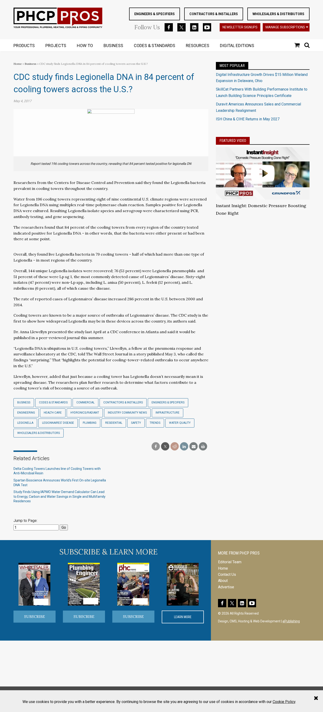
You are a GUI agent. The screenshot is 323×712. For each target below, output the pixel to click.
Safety (136, 422)
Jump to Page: (25, 520)
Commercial (85, 402)
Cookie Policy (284, 701)
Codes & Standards (53, 402)
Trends (155, 422)
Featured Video (232, 140)
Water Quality (180, 422)
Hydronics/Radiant (84, 412)
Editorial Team (229, 562)
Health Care (53, 412)
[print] (203, 446)
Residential (113, 422)
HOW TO (85, 45)
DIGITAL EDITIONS (237, 45)
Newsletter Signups (240, 27)
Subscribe (34, 616)
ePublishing (291, 621)
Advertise (226, 587)
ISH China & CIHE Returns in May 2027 (247, 119)
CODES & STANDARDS (154, 45)
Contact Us (227, 574)
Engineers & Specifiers (154, 14)
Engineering (26, 412)
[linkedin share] (184, 446)
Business (31, 64)
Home (17, 64)
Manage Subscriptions (285, 27)
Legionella (25, 422)
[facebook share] (156, 446)
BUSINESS (113, 45)
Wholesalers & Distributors (278, 14)
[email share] (193, 446)
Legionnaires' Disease (58, 422)
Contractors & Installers (213, 14)
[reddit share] (174, 446)
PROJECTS (55, 45)
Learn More (183, 617)
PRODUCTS (24, 45)
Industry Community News (127, 412)
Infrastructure (167, 412)
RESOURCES (197, 45)
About (223, 580)
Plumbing (89, 422)
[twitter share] (165, 446)
